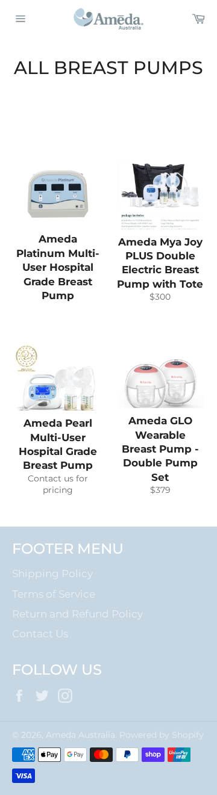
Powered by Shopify (161, 735)
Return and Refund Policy (77, 614)
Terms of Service (53, 594)
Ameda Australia (80, 735)
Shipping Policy (52, 574)
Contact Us (40, 634)
